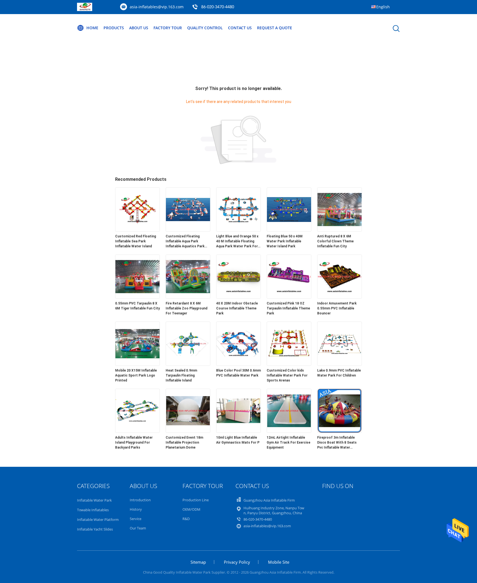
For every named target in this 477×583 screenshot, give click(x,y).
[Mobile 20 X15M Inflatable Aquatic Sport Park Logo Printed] (137, 364)
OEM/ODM (191, 509)
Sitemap (198, 562)
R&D (186, 518)
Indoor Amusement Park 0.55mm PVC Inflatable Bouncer (337, 308)
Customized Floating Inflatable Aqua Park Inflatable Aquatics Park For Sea (185, 241)
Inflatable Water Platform (98, 519)
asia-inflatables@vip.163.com (157, 6)
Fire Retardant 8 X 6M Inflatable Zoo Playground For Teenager (186, 308)
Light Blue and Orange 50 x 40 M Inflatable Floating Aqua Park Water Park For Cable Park (237, 241)
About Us (138, 27)
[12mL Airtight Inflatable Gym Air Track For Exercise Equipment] (289, 431)
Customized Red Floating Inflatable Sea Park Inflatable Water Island (135, 241)
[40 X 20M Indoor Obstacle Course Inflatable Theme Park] (238, 297)
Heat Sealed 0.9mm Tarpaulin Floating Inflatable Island (181, 375)
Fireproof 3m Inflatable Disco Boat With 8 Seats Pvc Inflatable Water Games (337, 443)
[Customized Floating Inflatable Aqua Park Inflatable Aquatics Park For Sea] (188, 230)
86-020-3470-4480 (217, 7)
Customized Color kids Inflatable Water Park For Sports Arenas (287, 375)
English (383, 6)
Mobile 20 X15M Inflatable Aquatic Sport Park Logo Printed (136, 375)
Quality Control (205, 27)
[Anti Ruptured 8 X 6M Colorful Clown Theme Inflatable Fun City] (339, 230)
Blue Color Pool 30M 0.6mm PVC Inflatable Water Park (238, 373)
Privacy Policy (237, 562)
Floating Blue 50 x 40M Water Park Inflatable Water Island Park (285, 241)
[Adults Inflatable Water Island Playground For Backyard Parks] (137, 431)
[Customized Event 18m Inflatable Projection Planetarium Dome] (188, 431)
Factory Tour (167, 27)
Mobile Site (278, 562)
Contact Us (240, 27)
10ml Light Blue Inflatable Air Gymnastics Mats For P (237, 440)
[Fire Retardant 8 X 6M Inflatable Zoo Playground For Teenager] (188, 297)
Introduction (140, 499)
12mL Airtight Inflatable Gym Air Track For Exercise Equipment (288, 442)
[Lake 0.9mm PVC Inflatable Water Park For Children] (339, 364)
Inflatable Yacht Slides (95, 529)
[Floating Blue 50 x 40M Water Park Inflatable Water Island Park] (289, 230)
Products (114, 27)
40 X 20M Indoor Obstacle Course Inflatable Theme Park (237, 308)
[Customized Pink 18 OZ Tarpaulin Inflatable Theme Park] (289, 297)
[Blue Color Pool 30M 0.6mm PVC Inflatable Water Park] (238, 364)
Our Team (138, 528)
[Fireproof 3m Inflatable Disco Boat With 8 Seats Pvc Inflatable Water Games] (339, 431)
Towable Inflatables (93, 509)
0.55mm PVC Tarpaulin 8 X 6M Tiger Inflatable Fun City (137, 305)
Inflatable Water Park (94, 500)
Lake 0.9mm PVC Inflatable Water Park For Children (339, 373)
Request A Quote (274, 27)
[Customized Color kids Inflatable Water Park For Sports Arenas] (289, 364)
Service (135, 518)
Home (92, 27)
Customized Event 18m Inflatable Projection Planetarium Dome (184, 442)
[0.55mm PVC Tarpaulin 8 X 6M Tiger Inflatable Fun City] (137, 297)
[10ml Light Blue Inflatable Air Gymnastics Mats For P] (238, 431)
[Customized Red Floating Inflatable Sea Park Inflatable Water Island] (137, 230)
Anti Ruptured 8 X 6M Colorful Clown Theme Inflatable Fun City (335, 241)
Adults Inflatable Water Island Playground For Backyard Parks (134, 442)
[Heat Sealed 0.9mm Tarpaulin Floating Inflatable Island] (188, 364)
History (136, 509)
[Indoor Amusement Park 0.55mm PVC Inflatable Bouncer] (339, 297)
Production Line (195, 499)
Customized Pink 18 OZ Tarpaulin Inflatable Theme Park (288, 308)
